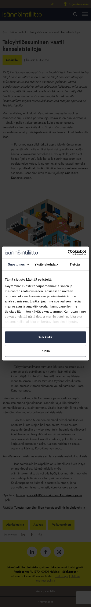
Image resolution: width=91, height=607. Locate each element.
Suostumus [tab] (16, 264)
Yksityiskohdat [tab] (45, 264)
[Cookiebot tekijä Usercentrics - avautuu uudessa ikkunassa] (67, 252)
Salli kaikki (45, 337)
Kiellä (45, 351)
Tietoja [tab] (75, 264)
